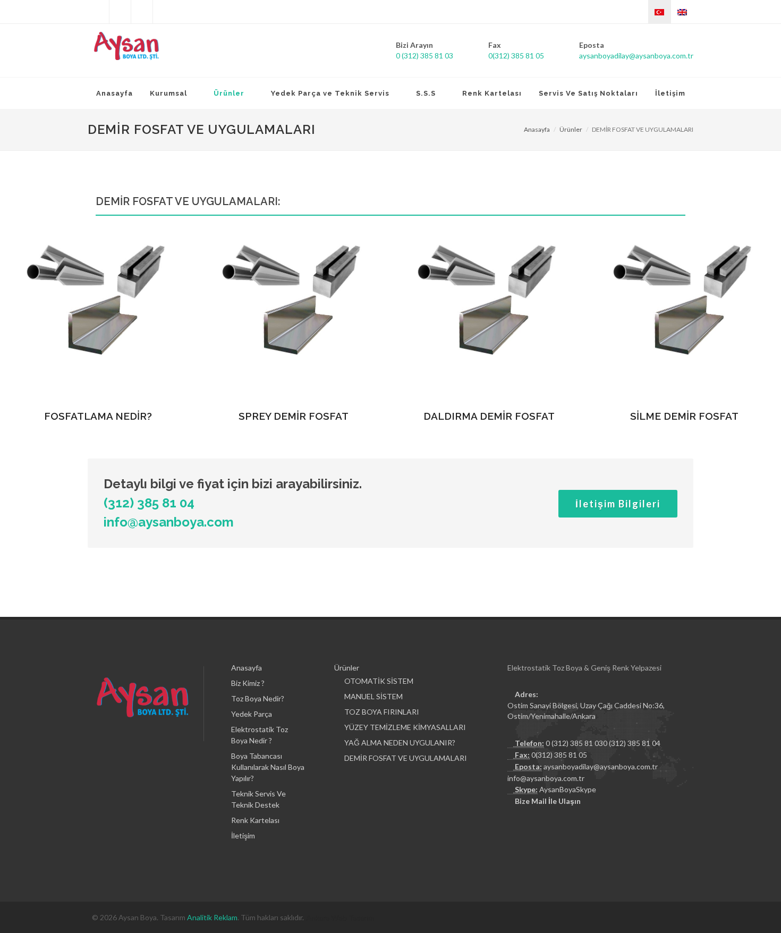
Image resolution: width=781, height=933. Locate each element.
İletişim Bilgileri (617, 504)
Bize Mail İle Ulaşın (548, 800)
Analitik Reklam (212, 917)
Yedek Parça (251, 713)
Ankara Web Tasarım (339, 917)
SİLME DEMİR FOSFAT (684, 416)
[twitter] (98, 11)
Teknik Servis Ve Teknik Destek (258, 799)
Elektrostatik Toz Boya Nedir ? (259, 735)
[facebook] (120, 11)
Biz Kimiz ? (248, 683)
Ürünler (570, 129)
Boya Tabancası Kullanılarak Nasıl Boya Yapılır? (267, 767)
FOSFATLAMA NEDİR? (98, 416)
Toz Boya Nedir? (257, 698)
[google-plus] (163, 11)
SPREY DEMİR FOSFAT (294, 416)
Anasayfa (114, 93)
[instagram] (141, 11)
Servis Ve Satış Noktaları (588, 93)
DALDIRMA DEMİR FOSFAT (489, 416)
